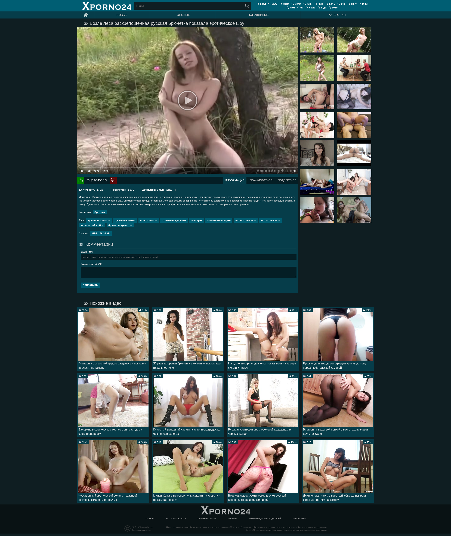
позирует (196, 220)
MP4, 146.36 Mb (101, 233)
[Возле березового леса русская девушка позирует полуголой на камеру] (354, 39)
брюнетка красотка (120, 225)
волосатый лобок (92, 225)
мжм (364, 3)
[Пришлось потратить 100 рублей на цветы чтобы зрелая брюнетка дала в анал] (317, 96)
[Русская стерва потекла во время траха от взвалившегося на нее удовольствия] (354, 125)
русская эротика (125, 220)
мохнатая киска (270, 220)
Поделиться (287, 180)
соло (312, 7)
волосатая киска (245, 220)
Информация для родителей (265, 519)
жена (286, 3)
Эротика (99, 212)
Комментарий (89, 264)
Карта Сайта (299, 519)
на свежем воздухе (219, 220)
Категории (337, 15)
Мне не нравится (113, 180)
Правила (232, 519)
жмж (320, 3)
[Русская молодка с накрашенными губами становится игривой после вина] (317, 153)
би (302, 7)
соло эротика (148, 220)
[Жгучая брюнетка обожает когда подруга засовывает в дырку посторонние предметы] (354, 181)
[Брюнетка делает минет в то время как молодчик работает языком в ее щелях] (317, 181)
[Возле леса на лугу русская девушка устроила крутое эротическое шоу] (317, 39)
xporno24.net (147, 527)
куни (309, 3)
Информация (235, 180)
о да (323, 7)
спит (354, 3)
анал (263, 3)
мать (274, 3)
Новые (121, 15)
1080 (335, 7)
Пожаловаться (261, 180)
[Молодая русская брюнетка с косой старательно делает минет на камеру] (317, 210)
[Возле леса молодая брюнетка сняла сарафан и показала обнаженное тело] (317, 68)
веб (343, 3)
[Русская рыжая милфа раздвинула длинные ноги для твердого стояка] (354, 210)
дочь (332, 3)
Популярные (258, 15)
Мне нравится (80, 180)
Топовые (182, 15)
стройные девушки (174, 220)
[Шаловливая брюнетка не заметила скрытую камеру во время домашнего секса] (354, 153)
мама (298, 3)
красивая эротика (99, 220)
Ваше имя (86, 251)
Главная (149, 519)
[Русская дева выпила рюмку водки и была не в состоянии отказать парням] (354, 68)
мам (292, 7)
